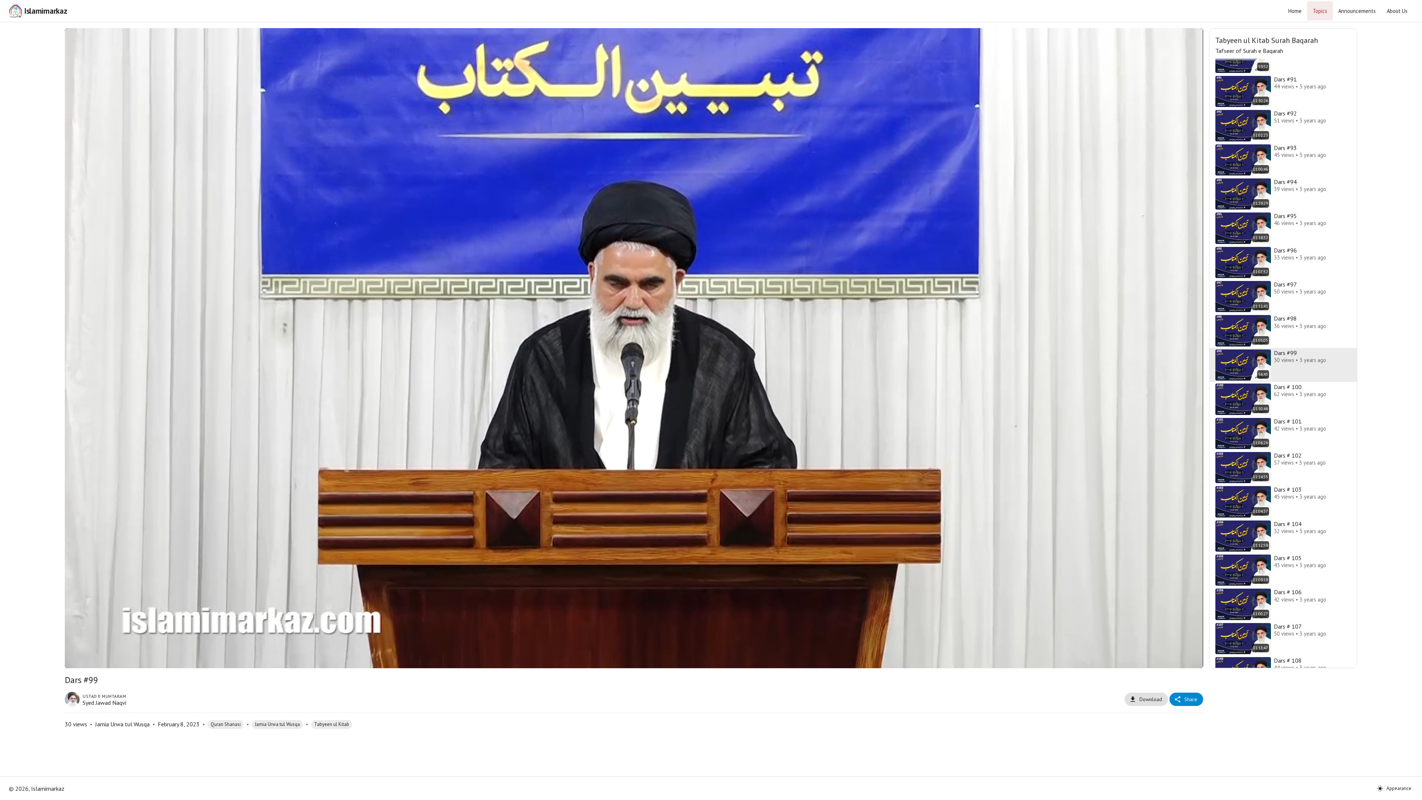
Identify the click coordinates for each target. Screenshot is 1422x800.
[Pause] (85, 659)
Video (624, 39)
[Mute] (103, 659)
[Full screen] (1183, 659)
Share (1190, 699)
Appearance (1398, 788)
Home (1295, 10)
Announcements (1357, 10)
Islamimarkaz (45, 11)
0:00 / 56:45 (132, 659)
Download (1150, 699)
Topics (1320, 10)
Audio (643, 39)
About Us (1397, 10)
